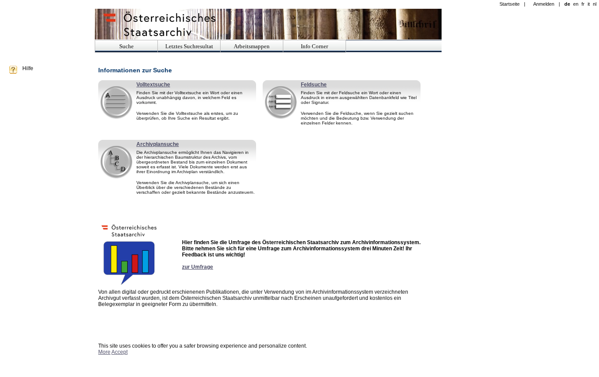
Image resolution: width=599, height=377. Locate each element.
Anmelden (543, 4)
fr (583, 4)
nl (594, 4)
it (589, 4)
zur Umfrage (197, 267)
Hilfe (27, 68)
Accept (119, 352)
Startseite (509, 4)
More (104, 352)
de (567, 4)
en (575, 4)
